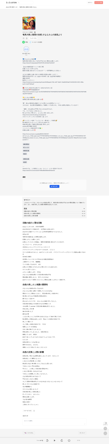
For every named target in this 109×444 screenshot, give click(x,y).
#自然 (25, 162)
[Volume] (41, 440)
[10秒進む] (61, 440)
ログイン (90, 2)
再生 (26, 42)
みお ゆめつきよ (26, 53)
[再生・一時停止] (54, 440)
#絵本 (25, 154)
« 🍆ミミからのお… (29, 433)
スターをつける (27, 410)
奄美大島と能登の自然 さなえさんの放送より (42, 34)
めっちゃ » (82, 433)
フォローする (33, 38)
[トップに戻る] (105, 428)
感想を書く (55, 186)
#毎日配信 (26, 144)
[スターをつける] (24, 38)
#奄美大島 (26, 159)
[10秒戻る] (47, 440)
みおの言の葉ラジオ (11, 7)
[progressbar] (54, 437)
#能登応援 (26, 150)
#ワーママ (26, 147)
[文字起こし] (35, 32)
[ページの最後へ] (105, 433)
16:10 (38, 76)
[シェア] (26, 38)
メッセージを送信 (37, 42)
